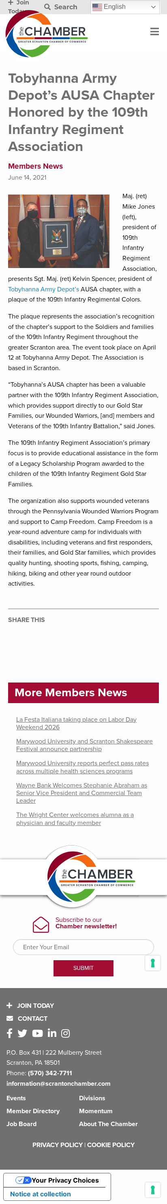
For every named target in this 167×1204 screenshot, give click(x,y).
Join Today (34, 1006)
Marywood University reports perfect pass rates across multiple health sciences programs (82, 767)
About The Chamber (108, 1124)
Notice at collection (40, 1194)
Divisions (92, 1098)
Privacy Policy (57, 1145)
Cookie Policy (111, 1145)
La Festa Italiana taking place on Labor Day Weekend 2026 (76, 723)
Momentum (96, 1111)
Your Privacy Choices (65, 1180)
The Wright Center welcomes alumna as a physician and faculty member (75, 819)
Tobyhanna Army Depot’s (44, 289)
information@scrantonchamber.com (58, 1084)
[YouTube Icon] (39, 1034)
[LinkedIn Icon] (54, 1034)
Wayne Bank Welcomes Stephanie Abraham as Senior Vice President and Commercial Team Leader (81, 793)
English (114, 6)
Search (64, 7)
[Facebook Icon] (11, 1034)
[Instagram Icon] (67, 1034)
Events (16, 1098)
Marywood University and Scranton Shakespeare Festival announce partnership (84, 745)
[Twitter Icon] (23, 1034)
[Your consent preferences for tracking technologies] (153, 1190)
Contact (31, 1019)
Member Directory (33, 1111)
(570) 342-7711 (50, 1073)
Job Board (21, 1124)
